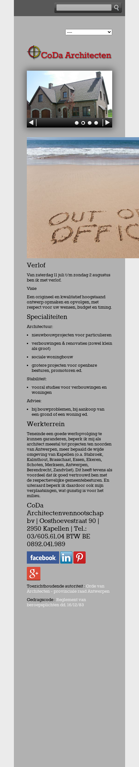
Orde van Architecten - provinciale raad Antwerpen (68, 589)
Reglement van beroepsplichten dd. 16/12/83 (56, 602)
